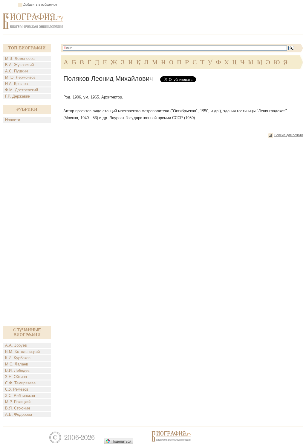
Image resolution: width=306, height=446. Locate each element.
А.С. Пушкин (16, 71)
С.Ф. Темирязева (20, 383)
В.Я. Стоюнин (17, 408)
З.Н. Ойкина (16, 376)
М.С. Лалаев (16, 364)
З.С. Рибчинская (20, 395)
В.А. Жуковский (19, 65)
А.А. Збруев (16, 345)
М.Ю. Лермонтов (20, 77)
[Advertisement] (194, 16)
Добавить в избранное (40, 4)
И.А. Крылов (16, 83)
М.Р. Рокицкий (17, 402)
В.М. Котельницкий (22, 351)
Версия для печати (288, 135)
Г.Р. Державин (17, 96)
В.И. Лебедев (17, 370)
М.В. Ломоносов (20, 58)
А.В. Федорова (18, 414)
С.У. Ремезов (16, 389)
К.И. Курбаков (17, 358)
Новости (12, 120)
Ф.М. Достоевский (21, 90)
